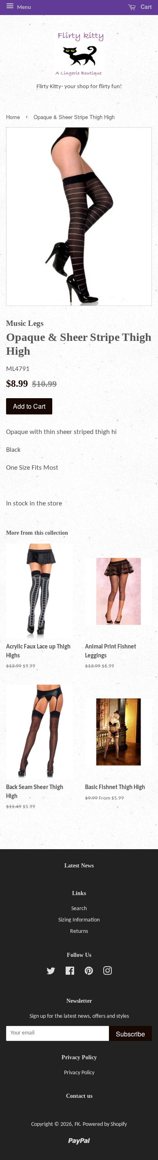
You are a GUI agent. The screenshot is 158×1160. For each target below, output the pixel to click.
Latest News (79, 866)
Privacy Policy (79, 1073)
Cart (145, 6)
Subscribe (130, 1034)
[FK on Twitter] (51, 973)
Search (79, 909)
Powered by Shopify (105, 1124)
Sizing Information (79, 920)
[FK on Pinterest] (88, 973)
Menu (23, 7)
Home (13, 117)
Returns (79, 931)
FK (77, 1124)
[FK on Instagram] (107, 973)
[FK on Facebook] (70, 973)
